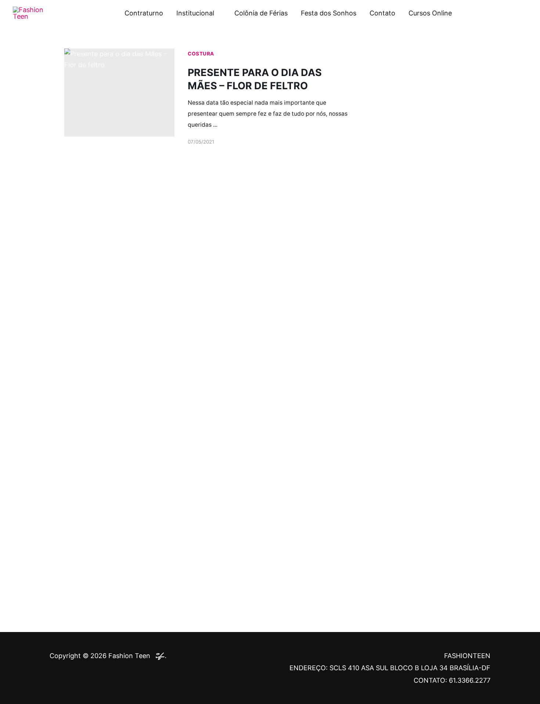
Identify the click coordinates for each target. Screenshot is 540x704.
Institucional (195, 13)
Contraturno (144, 13)
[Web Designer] (159, 656)
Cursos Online (430, 13)
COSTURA (201, 54)
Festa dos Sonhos (328, 13)
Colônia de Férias (261, 13)
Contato (382, 13)
